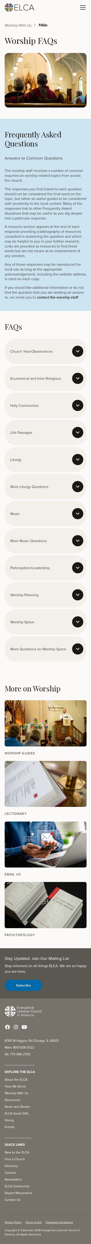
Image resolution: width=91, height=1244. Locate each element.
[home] (20, 7)
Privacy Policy (13, 1222)
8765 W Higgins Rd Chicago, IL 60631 (32, 1040)
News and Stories (17, 1106)
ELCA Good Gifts (17, 1113)
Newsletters (13, 1179)
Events (9, 1127)
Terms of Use (33, 1222)
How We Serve (15, 1086)
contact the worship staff (57, 297)
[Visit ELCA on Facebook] (7, 1027)
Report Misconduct (18, 1193)
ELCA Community (17, 1186)
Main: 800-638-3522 (19, 1047)
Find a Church (15, 1159)
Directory (11, 1166)
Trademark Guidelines (59, 1222)
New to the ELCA (17, 1152)
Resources (12, 1100)
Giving (9, 1120)
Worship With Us (16, 1093)
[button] (82, 7)
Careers (10, 1172)
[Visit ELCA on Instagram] (16, 1027)
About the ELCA (16, 1079)
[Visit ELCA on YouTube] (24, 1027)
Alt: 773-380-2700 (18, 1054)
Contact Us (13, 1199)
